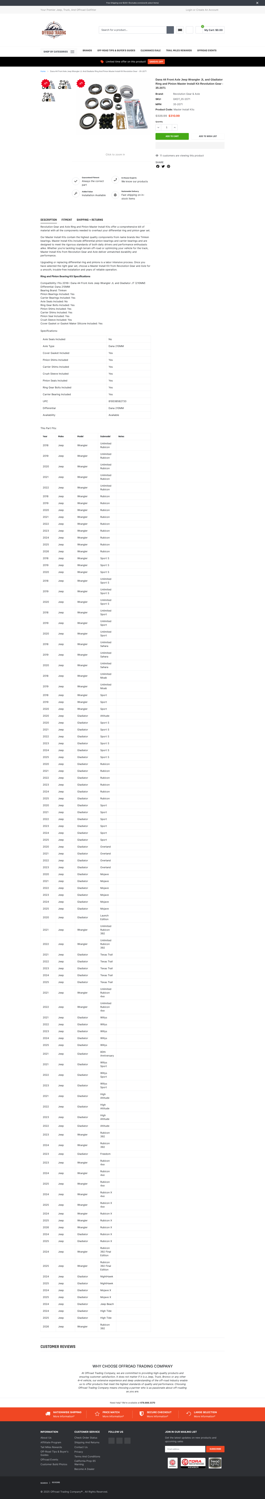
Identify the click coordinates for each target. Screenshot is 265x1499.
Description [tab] (48, 220)
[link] (189, 30)
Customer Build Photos (53, 1464)
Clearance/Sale (151, 50)
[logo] (53, 30)
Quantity (159, 122)
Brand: (159, 93)
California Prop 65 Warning (85, 1462)
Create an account (207, 10)
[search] (170, 30)
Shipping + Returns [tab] (90, 220)
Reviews (56, 1482)
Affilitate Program (50, 1442)
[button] (190, 145)
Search (44, 1483)
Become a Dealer (84, 1469)
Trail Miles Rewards (179, 50)
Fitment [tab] (66, 220)
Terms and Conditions (87, 1456)
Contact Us (81, 1447)
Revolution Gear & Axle (186, 93)
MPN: (159, 104)
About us (45, 1437)
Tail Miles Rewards (51, 1447)
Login (189, 10)
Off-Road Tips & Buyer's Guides (116, 50)
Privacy (78, 1451)
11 (161, 155)
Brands (87, 50)
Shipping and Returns (86, 1442)
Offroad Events (207, 50)
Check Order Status (85, 1437)
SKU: (158, 99)
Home (43, 71)
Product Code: (164, 109)
